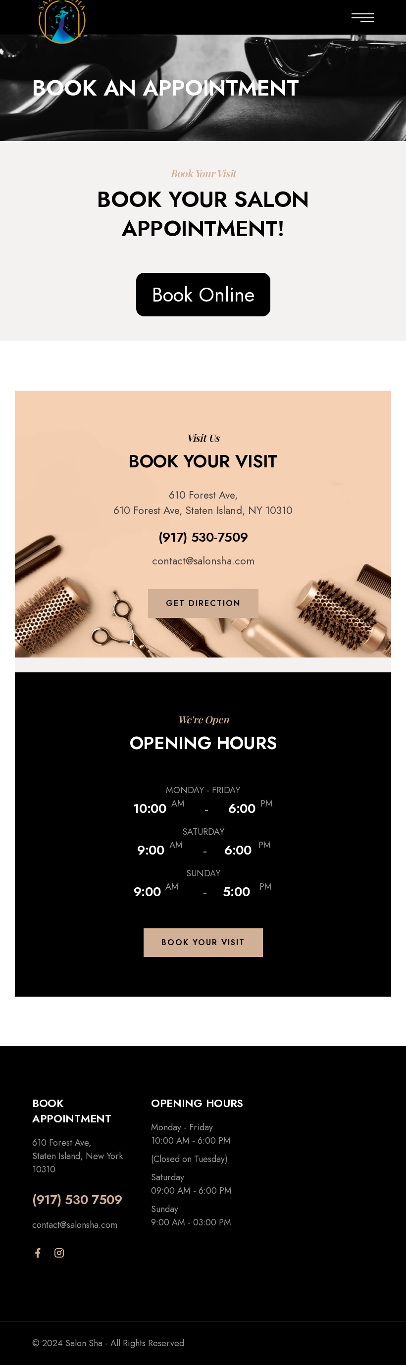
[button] (203, 603)
